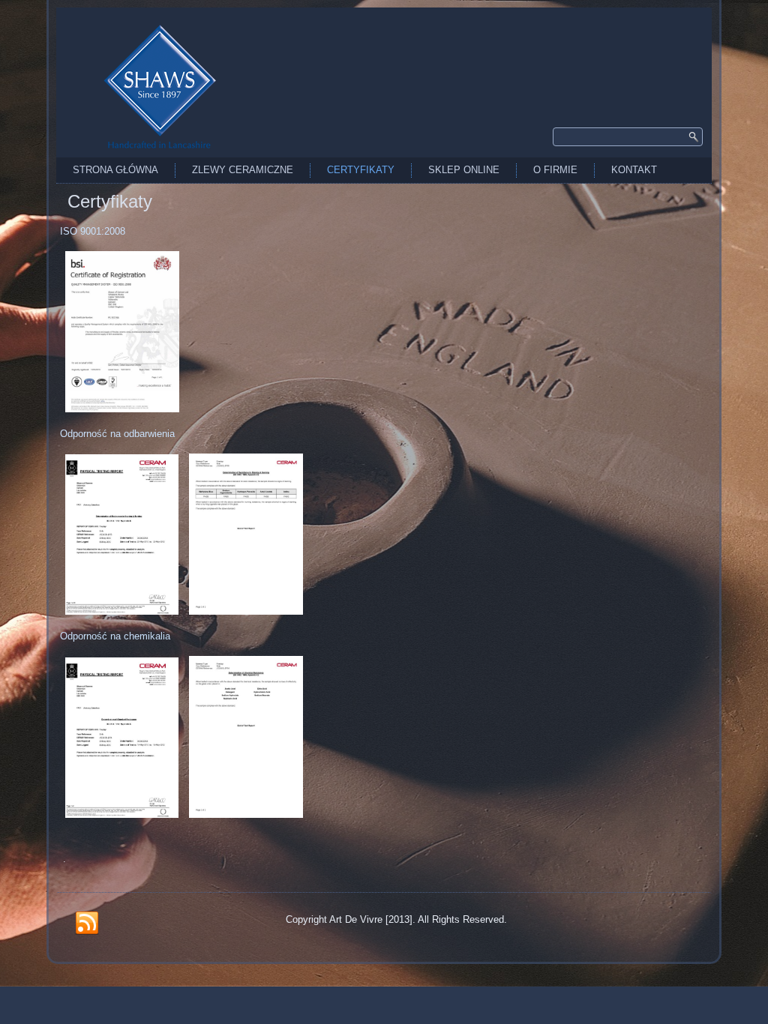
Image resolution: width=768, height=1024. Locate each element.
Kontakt (634, 169)
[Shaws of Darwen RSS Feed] (87, 924)
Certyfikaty (360, 169)
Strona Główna (115, 169)
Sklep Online (464, 169)
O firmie (555, 169)
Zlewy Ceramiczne (242, 169)
